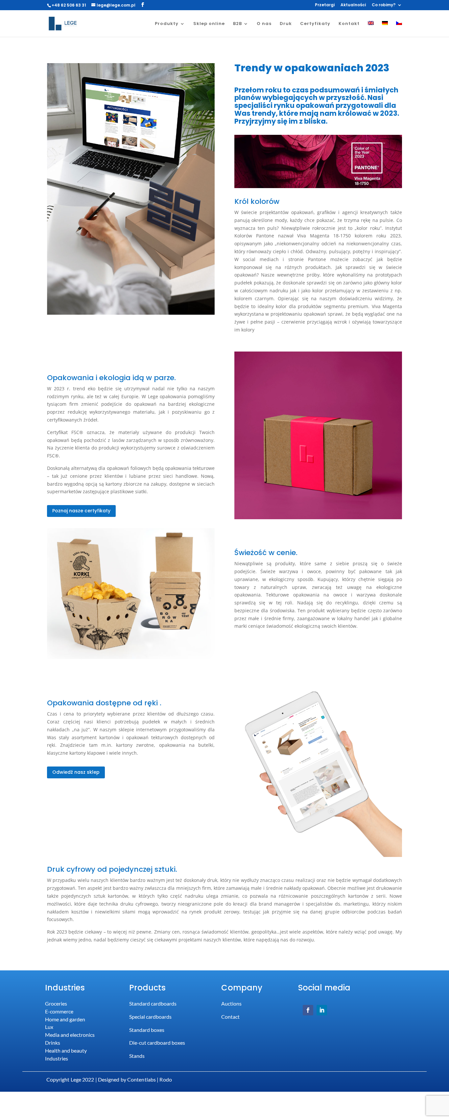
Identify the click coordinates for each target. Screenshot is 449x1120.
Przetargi (325, 5)
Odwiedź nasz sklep (76, 772)
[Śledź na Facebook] (308, 1010)
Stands (137, 1056)
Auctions (231, 1003)
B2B (237, 24)
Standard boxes (146, 1030)
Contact (230, 1016)
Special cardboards (150, 1016)
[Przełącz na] (371, 29)
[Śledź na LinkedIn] (322, 1010)
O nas (264, 24)
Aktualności (353, 5)
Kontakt (349, 24)
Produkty (166, 24)
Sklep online (209, 24)
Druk (286, 24)
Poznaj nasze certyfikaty (81, 510)
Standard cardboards (153, 1003)
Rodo (165, 1079)
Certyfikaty (315, 24)
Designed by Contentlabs (127, 1079)
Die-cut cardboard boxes (157, 1042)
